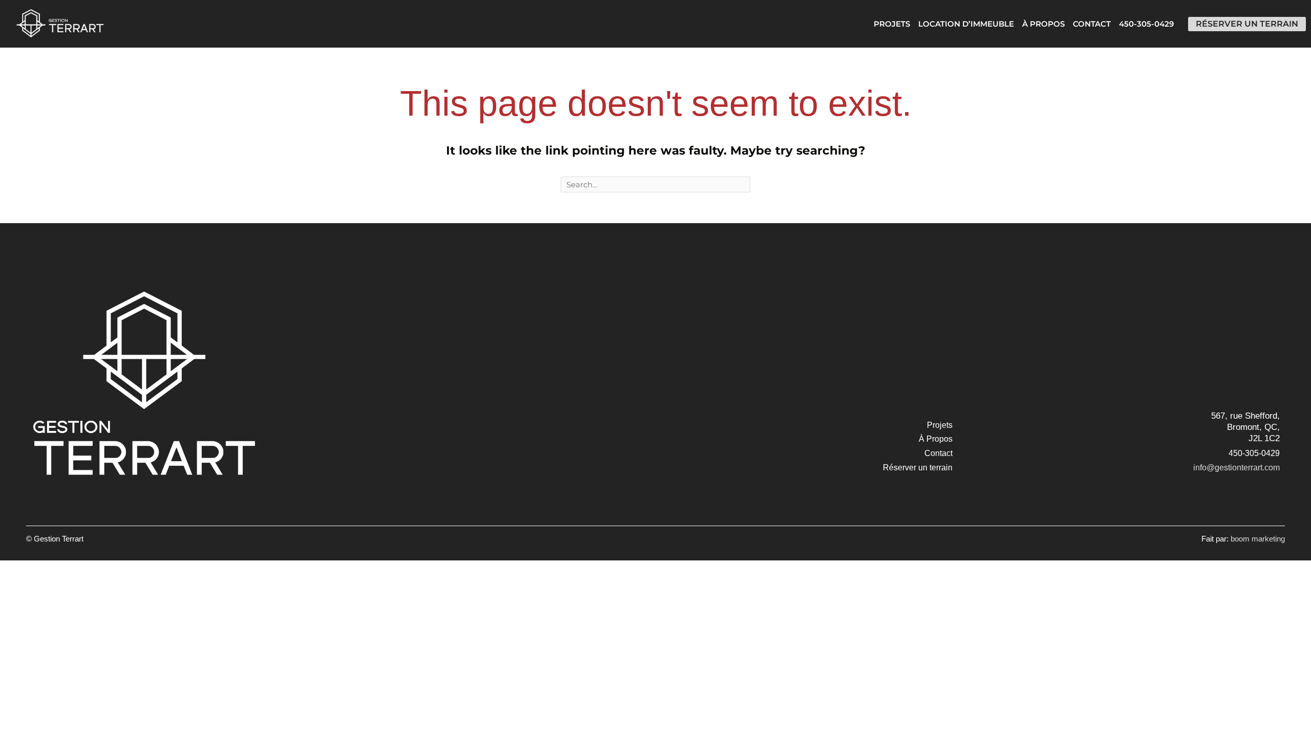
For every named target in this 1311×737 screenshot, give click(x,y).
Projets (892, 24)
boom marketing (1258, 538)
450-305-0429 (1146, 24)
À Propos (1043, 24)
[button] (940, 425)
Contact (1092, 24)
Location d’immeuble (966, 24)
